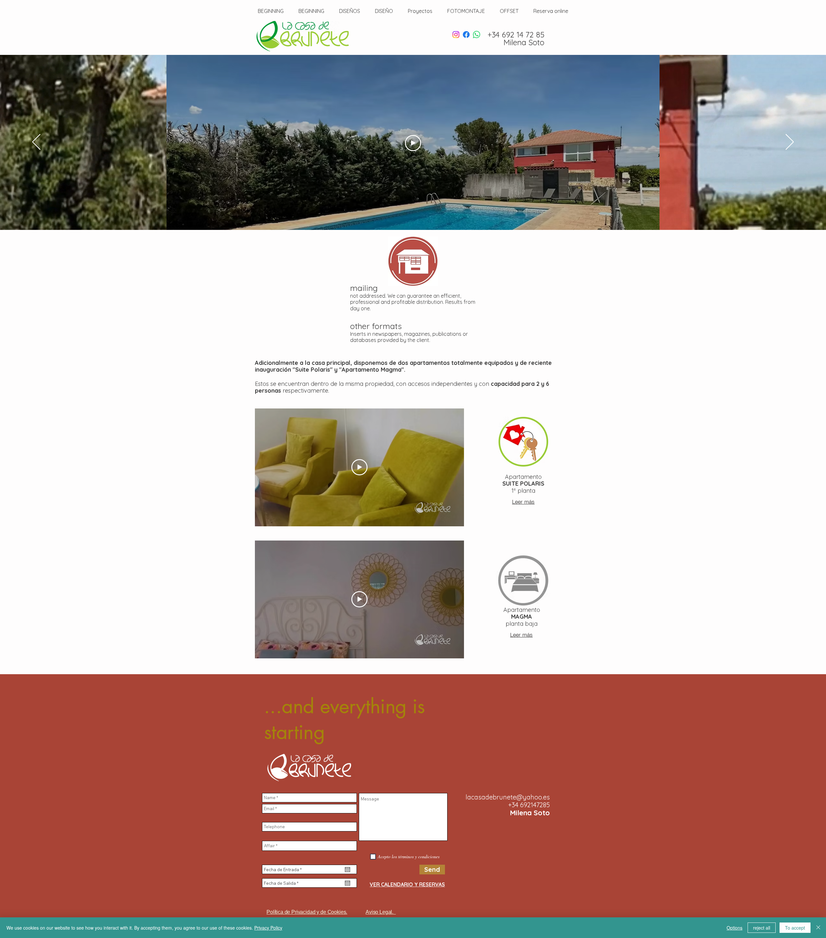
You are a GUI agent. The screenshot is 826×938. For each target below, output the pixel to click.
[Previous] (36, 142)
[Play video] (413, 143)
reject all (761, 927)
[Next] (790, 142)
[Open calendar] (347, 869)
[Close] (818, 928)
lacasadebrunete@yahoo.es (508, 797)
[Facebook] (466, 34)
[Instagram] (455, 34)
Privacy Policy (268, 927)
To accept (795, 927)
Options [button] (734, 927)
